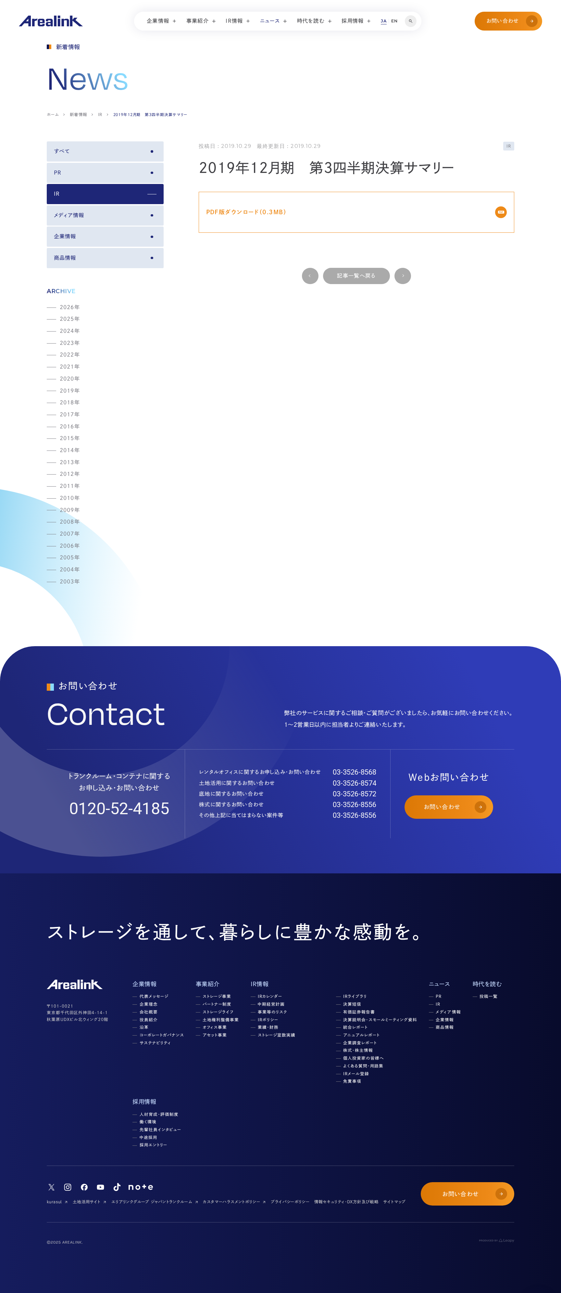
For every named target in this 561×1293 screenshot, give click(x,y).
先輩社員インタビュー (160, 1130)
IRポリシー (268, 1020)
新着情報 (78, 114)
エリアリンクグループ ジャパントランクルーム (151, 1202)
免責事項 (352, 1081)
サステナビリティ (155, 1043)
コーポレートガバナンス (162, 1035)
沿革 (144, 1027)
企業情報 (65, 236)
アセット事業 (215, 1035)
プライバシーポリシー (290, 1202)
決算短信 (352, 1004)
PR (58, 172)
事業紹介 (208, 984)
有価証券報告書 (359, 1012)
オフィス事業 (215, 1027)
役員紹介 (149, 1020)
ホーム (53, 114)
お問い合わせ (502, 20)
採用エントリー (153, 1145)
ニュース (439, 984)
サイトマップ (394, 1202)
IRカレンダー (270, 996)
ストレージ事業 (217, 996)
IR (100, 114)
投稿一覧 (489, 996)
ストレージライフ (218, 1012)
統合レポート (355, 1027)
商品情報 (65, 257)
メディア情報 (69, 215)
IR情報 (259, 984)
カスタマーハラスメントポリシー (231, 1202)
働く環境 (148, 1122)
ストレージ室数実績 (276, 1035)
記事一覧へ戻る (356, 275)
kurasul (54, 1202)
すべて (62, 151)
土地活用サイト (87, 1202)
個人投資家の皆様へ (363, 1058)
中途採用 (148, 1137)
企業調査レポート (360, 1043)
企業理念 (149, 1004)
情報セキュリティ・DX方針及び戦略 (346, 1202)
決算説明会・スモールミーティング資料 (380, 1020)
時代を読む (487, 984)
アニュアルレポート (361, 1035)
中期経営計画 (271, 1004)
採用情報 (144, 1101)
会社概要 (149, 1012)
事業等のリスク (272, 1012)
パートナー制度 (217, 1004)
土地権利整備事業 (221, 1020)
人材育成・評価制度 (159, 1114)
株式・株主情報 (358, 1050)
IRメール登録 (356, 1074)
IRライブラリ (355, 996)
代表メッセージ (154, 996)
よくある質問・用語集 (363, 1066)
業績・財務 (268, 1027)
